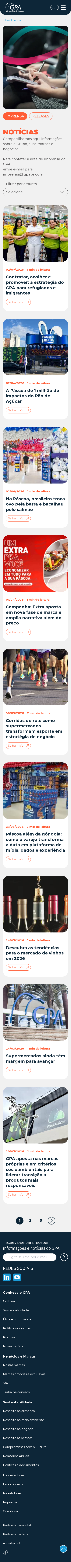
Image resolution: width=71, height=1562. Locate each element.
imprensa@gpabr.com (23, 174)
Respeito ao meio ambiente (23, 1420)
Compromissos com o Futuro (25, 1447)
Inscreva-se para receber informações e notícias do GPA (31, 1245)
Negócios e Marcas (19, 1356)
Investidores (12, 1493)
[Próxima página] (51, 1220)
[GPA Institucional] (15, 7)
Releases (40, 116)
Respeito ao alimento (19, 1411)
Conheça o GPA (16, 1292)
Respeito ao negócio (18, 1429)
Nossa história (13, 1346)
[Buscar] (54, 7)
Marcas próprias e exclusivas (24, 1374)
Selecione (14, 192)
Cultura (9, 1301)
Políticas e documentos (21, 1465)
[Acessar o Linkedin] (7, 1277)
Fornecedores (13, 1475)
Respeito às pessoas (17, 1438)
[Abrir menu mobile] (63, 7)
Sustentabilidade (16, 1310)
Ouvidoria (10, 1511)
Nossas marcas (14, 1365)
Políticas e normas (16, 1328)
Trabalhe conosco (16, 1392)
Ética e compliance (17, 1319)
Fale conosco (13, 1484)
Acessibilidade (12, 1543)
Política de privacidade (18, 1525)
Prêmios (9, 1337)
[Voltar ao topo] (63, 1549)
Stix (6, 1383)
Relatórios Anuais (16, 1456)
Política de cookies (15, 1534)
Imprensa (15, 116)
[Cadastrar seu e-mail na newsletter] (64, 1257)
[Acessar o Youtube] (17, 1277)
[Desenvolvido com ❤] (35, 1552)
